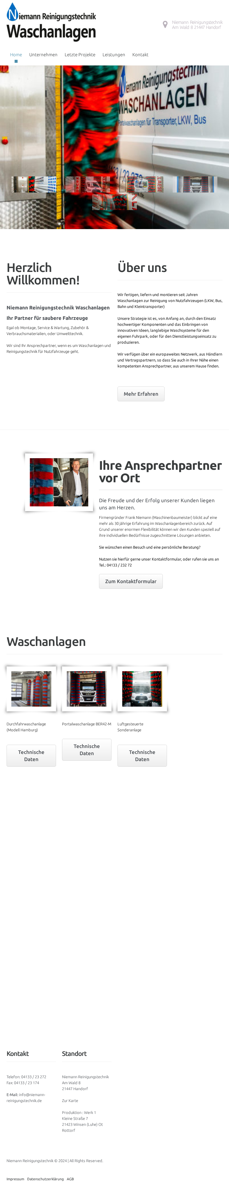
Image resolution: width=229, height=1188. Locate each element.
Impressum (15, 1179)
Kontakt (140, 54)
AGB (70, 1179)
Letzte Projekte (80, 54)
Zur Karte (70, 1100)
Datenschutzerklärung (45, 1179)
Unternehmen (43, 54)
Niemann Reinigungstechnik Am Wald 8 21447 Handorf (197, 25)
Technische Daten (31, 755)
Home (16, 54)
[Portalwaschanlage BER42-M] (87, 689)
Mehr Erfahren (141, 394)
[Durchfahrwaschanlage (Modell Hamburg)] (31, 689)
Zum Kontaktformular (131, 581)
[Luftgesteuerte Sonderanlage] (142, 689)
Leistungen (114, 54)
